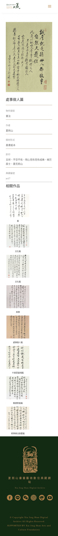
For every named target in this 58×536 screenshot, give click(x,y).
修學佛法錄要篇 (18, 433)
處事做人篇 (18, 342)
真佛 (18, 312)
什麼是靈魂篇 (18, 373)
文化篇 (18, 251)
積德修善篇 (18, 403)
